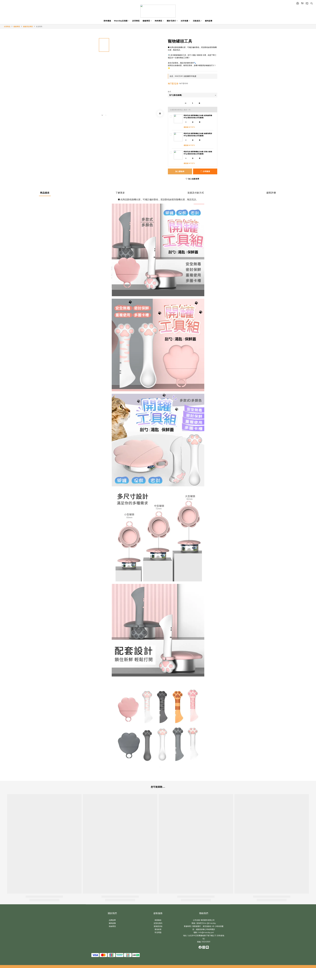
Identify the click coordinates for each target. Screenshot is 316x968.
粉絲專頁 (112, 926)
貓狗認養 (208, 21)
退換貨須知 (158, 926)
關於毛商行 (171, 21)
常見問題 (158, 932)
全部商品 (7, 26)
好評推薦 (184, 21)
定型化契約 (158, 923)
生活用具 (39, 26)
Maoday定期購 (121, 21)
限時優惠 (107, 21)
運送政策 (158, 929)
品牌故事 (112, 920)
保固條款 (158, 920)
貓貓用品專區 (28, 26)
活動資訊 (196, 21)
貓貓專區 (146, 21)
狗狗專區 (158, 21)
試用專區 (136, 21)
